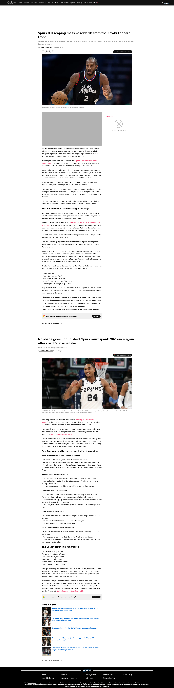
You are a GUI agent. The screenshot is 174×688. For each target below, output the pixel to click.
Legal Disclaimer (48, 678)
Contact (64, 675)
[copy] (53, 51)
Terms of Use (108, 675)
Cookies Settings (109, 678)
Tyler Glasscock (46, 47)
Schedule (34, 3)
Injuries (50, 3)
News (20, 3)
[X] (162, 2)
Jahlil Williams (46, 351)
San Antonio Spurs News (56, 323)
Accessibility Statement (69, 678)
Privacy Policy (91, 675)
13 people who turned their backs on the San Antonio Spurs (66, 306)
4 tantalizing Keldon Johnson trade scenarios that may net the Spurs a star (72, 300)
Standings (42, 3)
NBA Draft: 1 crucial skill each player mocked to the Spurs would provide (71, 309)
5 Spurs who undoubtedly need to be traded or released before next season (72, 297)
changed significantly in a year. (62, 434)
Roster (57, 3)
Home (44, 323)
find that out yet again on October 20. (70, 591)
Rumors (26, 3)
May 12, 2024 (66, 284)
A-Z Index (89, 678)
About (44, 675)
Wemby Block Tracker (84, 3)
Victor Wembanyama (68, 3)
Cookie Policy (127, 675)
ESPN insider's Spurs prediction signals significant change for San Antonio (71, 303)
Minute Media (32, 683)
